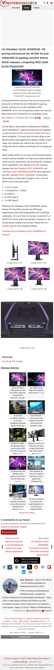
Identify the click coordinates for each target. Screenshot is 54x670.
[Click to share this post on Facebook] (9, 567)
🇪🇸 (39, 117)
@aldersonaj (35, 610)
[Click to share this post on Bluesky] (23, 567)
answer (23, 526)
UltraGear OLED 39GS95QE (30, 168)
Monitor (6, 121)
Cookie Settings (20, 661)
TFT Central (17, 361)
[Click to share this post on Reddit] (36, 567)
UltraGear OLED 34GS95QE (22, 174)
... (51, 7)
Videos (36, 7)
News (26, 7)
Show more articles (27, 512)
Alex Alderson (8, 117)
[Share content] (4, 567)
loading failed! (6, 637)
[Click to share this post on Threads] (16, 567)
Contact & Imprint (11, 658)
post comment (9, 532)
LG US (5, 361)
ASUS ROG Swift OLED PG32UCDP (29, 133)
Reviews (16, 7)
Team (23, 658)
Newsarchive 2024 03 (38, 621)
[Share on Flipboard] (49, 567)
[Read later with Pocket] (42, 567)
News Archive (24, 621)
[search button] (45, 3)
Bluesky (48, 610)
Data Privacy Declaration (38, 658)
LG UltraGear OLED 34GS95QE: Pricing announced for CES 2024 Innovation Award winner (39, 548)
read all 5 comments (10, 526)
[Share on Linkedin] (23, 572)
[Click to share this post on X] (29, 567)
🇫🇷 (36, 117)
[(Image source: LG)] (14, 250)
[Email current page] (30, 572)
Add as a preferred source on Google (29, 560)
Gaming (47, 117)
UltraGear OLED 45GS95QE (15, 171)
